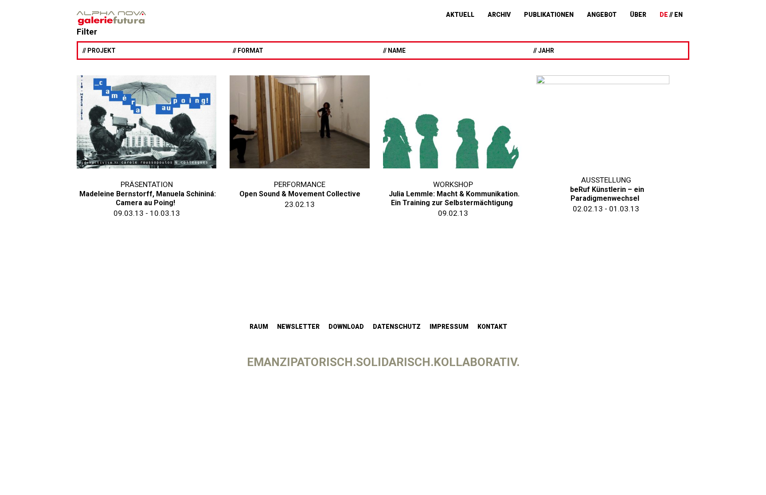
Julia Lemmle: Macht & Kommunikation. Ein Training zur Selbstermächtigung (454, 198)
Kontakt (492, 326)
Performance (299, 184)
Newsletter (298, 326)
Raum (259, 326)
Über (638, 14)
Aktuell (460, 14)
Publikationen (549, 14)
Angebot (602, 14)
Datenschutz (397, 326)
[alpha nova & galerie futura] (111, 18)
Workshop (453, 184)
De (664, 14)
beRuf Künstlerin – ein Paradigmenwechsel (607, 194)
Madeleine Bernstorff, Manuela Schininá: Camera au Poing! (147, 198)
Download (346, 326)
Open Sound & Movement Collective (299, 194)
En (678, 14)
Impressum (449, 326)
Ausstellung (606, 179)
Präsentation (147, 184)
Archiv (499, 14)
